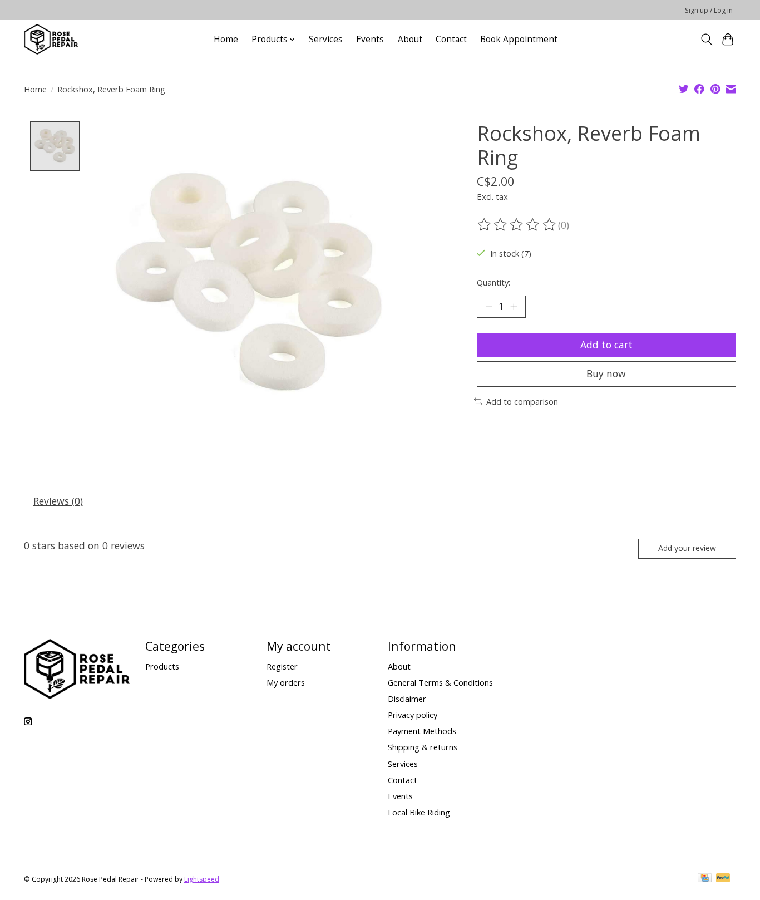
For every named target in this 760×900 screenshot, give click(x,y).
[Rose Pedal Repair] (51, 39)
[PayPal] (723, 878)
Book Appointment (518, 39)
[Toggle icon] (706, 39)
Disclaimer (407, 698)
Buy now (606, 373)
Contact (451, 39)
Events (370, 39)
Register (282, 666)
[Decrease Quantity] (489, 306)
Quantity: (493, 282)
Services (326, 39)
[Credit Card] (705, 878)
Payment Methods (422, 730)
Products (162, 666)
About (410, 39)
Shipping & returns (422, 747)
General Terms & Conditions (440, 682)
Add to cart (606, 344)
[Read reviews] (517, 225)
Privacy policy (412, 714)
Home (226, 39)
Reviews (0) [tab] (58, 501)
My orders (286, 682)
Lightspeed (201, 879)
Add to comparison (522, 401)
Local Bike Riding (419, 812)
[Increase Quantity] (513, 306)
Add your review (687, 548)
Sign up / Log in (709, 10)
